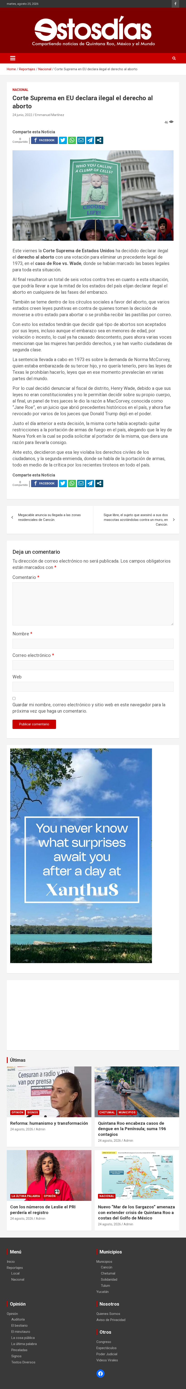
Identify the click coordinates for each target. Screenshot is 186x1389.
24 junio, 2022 (22, 115)
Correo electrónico (33, 655)
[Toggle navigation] (13, 58)
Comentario (25, 577)
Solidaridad (109, 1279)
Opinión (17, 1112)
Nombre (22, 633)
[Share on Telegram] (90, 140)
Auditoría (18, 1319)
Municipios (127, 1112)
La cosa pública (23, 1338)
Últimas (18, 1060)
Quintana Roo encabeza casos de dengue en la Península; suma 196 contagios (132, 1129)
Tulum (105, 1286)
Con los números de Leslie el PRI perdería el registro (43, 1209)
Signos (32, 1112)
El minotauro (20, 1332)
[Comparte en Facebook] (44, 140)
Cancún (106, 1267)
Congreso (103, 1342)
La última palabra (26, 1196)
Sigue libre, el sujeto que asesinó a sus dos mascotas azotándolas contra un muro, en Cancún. (136, 520)
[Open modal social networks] (99, 140)
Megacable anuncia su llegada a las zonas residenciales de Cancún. (49, 517)
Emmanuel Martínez (49, 115)
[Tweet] (63, 140)
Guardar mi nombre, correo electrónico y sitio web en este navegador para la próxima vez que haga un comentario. (88, 708)
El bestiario (19, 1325)
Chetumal (107, 1112)
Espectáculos (106, 1348)
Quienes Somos (108, 1314)
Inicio (11, 1262)
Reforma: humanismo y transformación (49, 1123)
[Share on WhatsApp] (72, 140)
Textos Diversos (23, 1362)
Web (17, 677)
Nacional (20, 90)
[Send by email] (81, 140)
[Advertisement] (93, 1015)
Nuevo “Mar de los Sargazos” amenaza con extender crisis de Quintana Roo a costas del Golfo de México (136, 1212)
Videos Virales (107, 1360)
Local (15, 1273)
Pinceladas (19, 1350)
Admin (40, 1129)
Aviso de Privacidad (110, 1320)
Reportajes (15, 1268)
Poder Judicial (106, 1354)
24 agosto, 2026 (21, 1129)
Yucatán (102, 1292)
